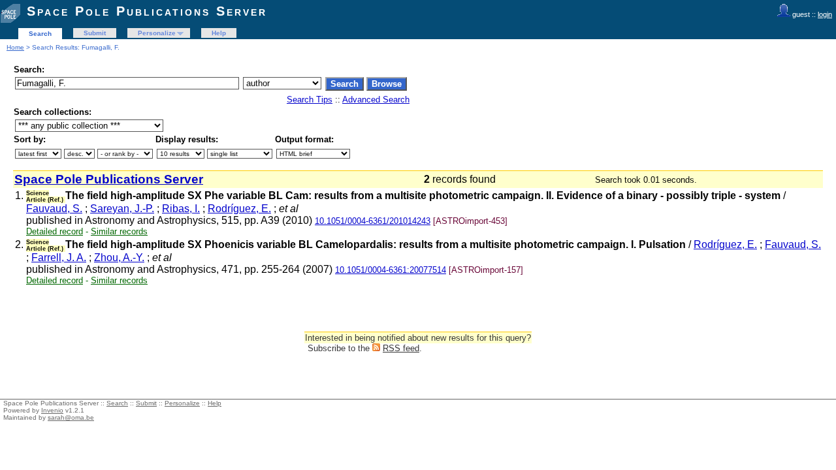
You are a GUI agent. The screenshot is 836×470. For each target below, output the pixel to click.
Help (219, 33)
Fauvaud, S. (54, 208)
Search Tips (309, 99)
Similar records (119, 231)
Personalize (157, 33)
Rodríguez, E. (239, 208)
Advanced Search (376, 99)
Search (40, 33)
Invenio (52, 410)
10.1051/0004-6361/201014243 (372, 221)
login (825, 14)
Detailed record (54, 231)
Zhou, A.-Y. (119, 257)
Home (15, 47)
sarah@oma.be (71, 417)
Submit (95, 33)
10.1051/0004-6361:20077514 (390, 270)
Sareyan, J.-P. (122, 208)
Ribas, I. (181, 208)
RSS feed (401, 348)
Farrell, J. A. (58, 257)
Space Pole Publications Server (147, 11)
